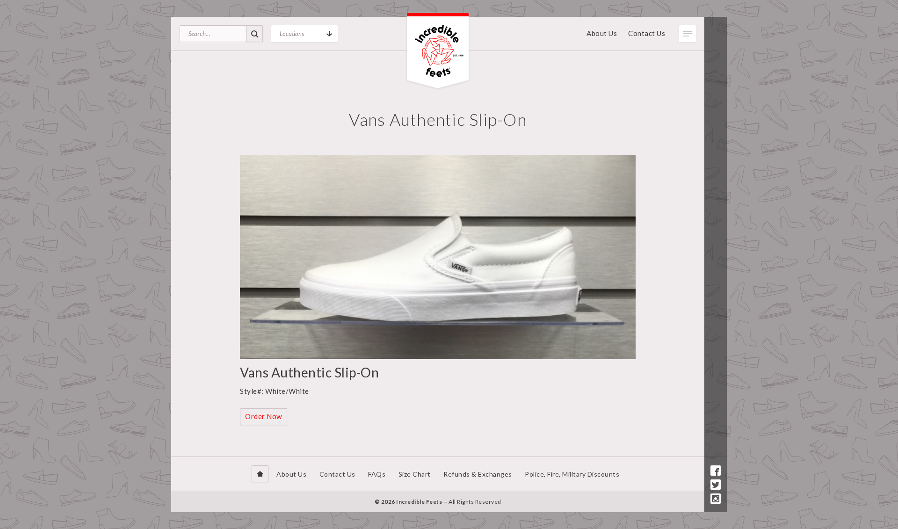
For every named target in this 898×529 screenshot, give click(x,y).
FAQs (376, 474)
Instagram (715, 498)
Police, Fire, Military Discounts (572, 474)
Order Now (263, 416)
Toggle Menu (687, 33)
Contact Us (646, 33)
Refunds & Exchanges (477, 474)
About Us (602, 33)
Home (260, 473)
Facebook (715, 470)
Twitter (715, 484)
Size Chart (414, 474)
